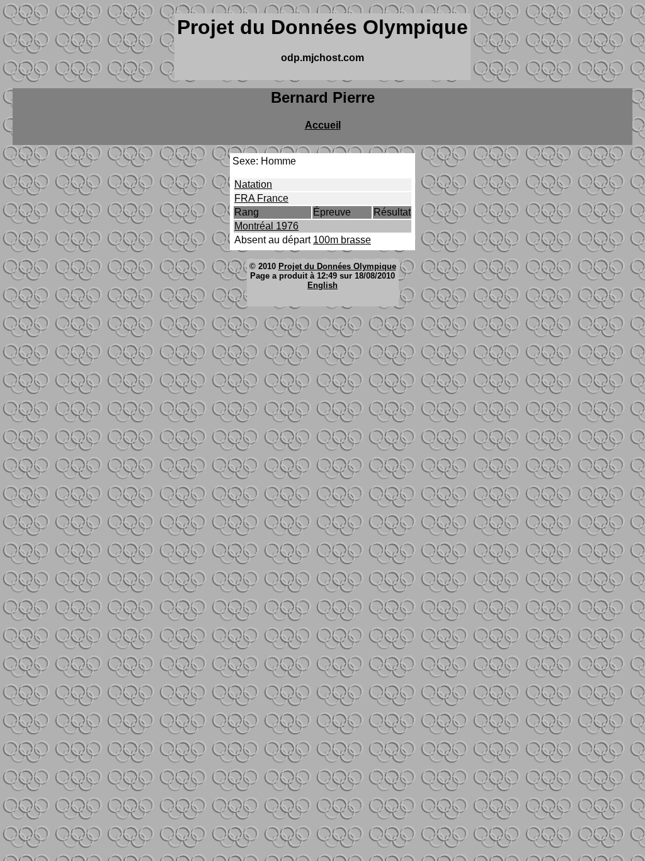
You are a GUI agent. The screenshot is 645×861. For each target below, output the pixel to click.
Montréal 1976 (266, 226)
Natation (253, 184)
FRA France (261, 198)
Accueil (323, 125)
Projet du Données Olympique (337, 266)
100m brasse (342, 239)
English (322, 285)
